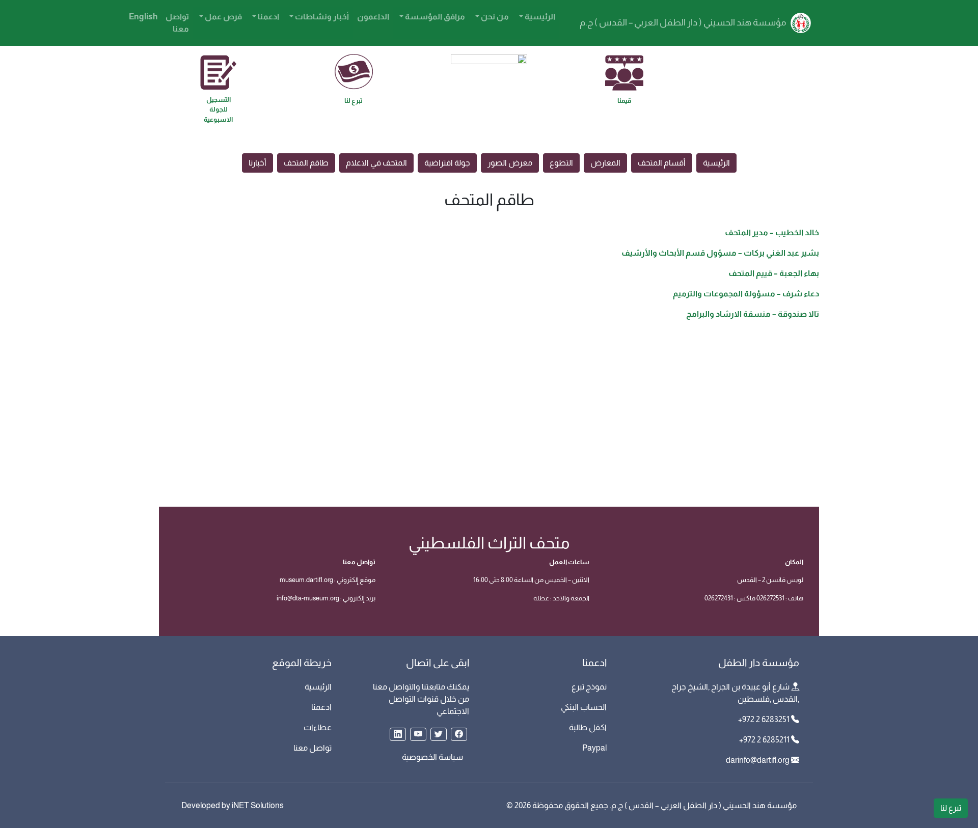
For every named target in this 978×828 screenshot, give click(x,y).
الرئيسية (539, 16)
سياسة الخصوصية (432, 757)
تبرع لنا (950, 808)
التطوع (561, 162)
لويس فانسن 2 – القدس (770, 580)
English (143, 16)
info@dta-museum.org (308, 598)
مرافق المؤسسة (434, 16)
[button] (459, 734)
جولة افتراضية (447, 162)
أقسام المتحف (662, 162)
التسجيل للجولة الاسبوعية (218, 109)
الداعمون (373, 16)
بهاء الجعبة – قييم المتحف (773, 273)
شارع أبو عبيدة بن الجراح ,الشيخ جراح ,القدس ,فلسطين (735, 692)
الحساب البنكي (584, 707)
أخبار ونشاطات (321, 16)
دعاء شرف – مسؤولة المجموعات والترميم (746, 293)
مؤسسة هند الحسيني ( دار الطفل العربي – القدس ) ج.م (684, 22)
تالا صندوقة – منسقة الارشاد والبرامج (752, 314)
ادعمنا (267, 16)
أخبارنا (257, 162)
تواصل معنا (177, 22)
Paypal (594, 747)
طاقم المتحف (306, 162)
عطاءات (318, 727)
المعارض (605, 162)
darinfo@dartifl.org (758, 760)
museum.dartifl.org (306, 580)
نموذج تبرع (589, 686)
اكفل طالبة (588, 727)
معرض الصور (509, 162)
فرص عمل (222, 16)
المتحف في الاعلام (376, 162)
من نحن (494, 16)
